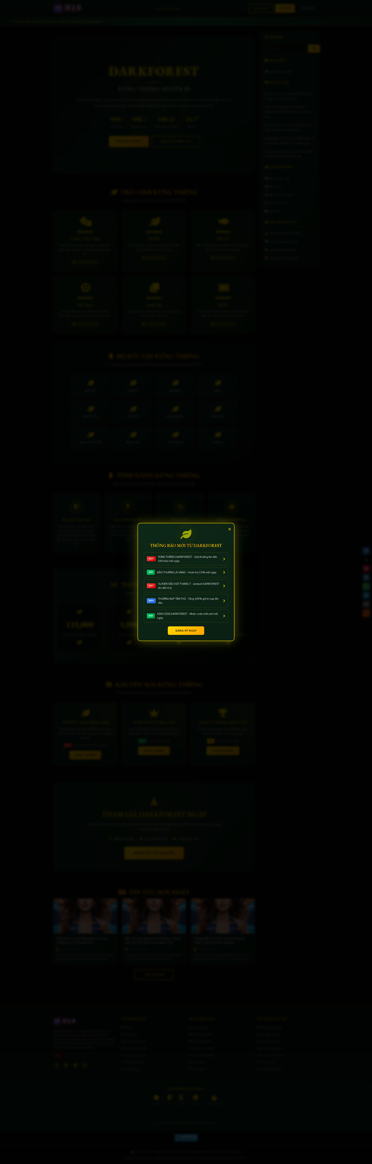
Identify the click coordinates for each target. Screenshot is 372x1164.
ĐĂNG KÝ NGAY (186, 630)
